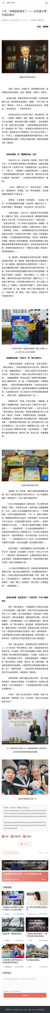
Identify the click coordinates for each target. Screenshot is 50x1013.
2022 (25, 1010)
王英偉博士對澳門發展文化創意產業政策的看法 (12, 961)
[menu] (46, 3)
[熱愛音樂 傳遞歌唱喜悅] (13, 924)
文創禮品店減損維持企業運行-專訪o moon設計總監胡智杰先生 (12, 908)
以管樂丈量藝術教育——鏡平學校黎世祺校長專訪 (36, 935)
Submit (25, 995)
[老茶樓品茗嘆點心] (37, 951)
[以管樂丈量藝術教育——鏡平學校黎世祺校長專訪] (37, 924)
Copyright (15, 1010)
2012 (21, 1010)
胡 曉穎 (4, 20)
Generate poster (11, 853)
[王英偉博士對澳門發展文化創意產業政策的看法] (13, 951)
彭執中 (28, 836)
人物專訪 (33, 20)
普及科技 (41, 1010)
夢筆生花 (40, 20)
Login (10, 991)
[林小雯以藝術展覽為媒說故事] (37, 898)
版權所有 (8, 1010)
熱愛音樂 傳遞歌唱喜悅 (12, 934)
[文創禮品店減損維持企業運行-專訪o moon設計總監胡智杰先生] (13, 898)
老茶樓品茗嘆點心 (33, 960)
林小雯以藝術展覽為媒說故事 (36, 908)
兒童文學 (17, 836)
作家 (6, 836)
